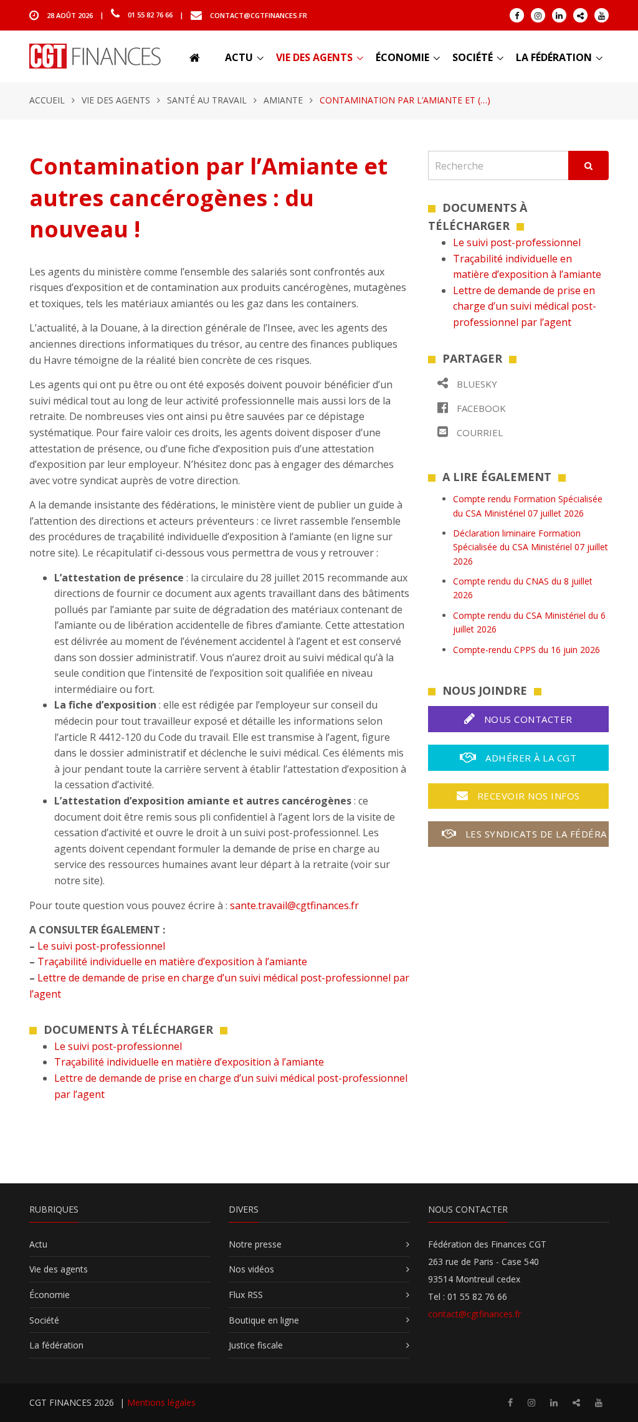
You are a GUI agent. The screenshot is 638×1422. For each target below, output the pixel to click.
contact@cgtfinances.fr (258, 14)
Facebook (480, 408)
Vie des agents (314, 57)
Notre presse (255, 1244)
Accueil (47, 100)
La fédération (554, 57)
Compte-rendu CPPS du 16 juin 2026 (526, 650)
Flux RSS (246, 1294)
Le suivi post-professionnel (101, 946)
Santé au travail (207, 100)
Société (472, 57)
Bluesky (475, 384)
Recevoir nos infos (527, 796)
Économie (402, 57)
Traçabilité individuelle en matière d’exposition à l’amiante (172, 961)
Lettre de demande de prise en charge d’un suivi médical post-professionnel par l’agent (524, 306)
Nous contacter (527, 719)
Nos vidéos (251, 1269)
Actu (239, 57)
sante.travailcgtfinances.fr (294, 905)
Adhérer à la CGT (530, 758)
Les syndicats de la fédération (535, 834)
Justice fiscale (256, 1345)
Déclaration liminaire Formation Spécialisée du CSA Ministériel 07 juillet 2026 (530, 547)
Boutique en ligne (264, 1320)
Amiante (283, 100)
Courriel (478, 432)
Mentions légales (161, 1402)
